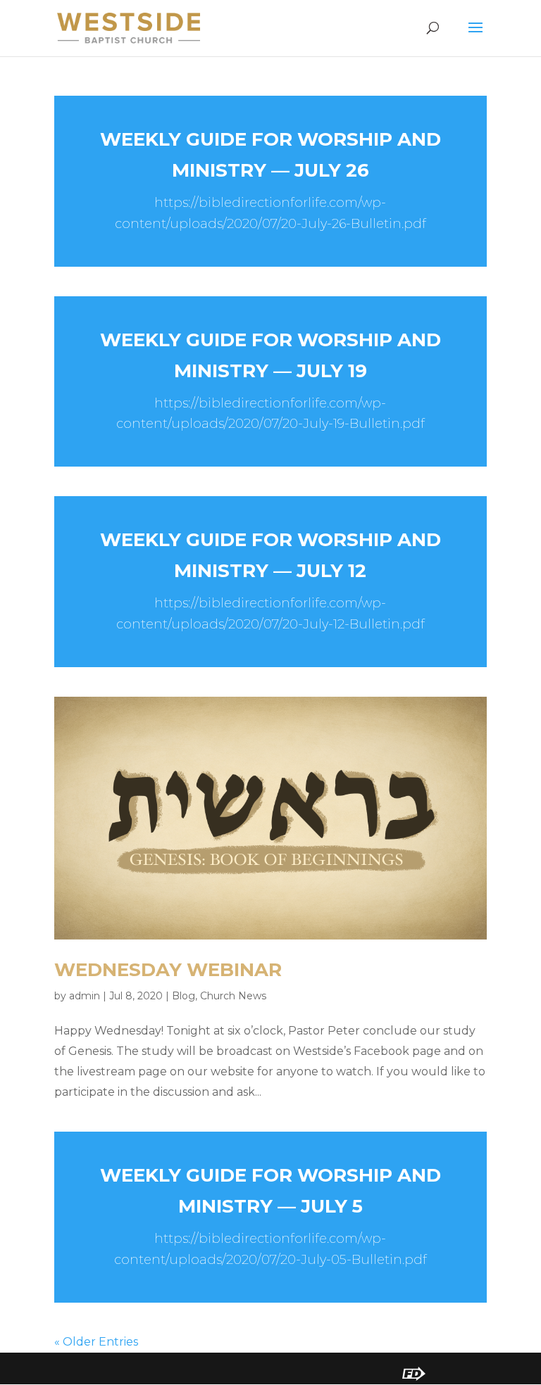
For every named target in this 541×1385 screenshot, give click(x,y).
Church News (233, 995)
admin (84, 995)
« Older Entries (96, 1341)
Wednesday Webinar (168, 970)
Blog (183, 995)
